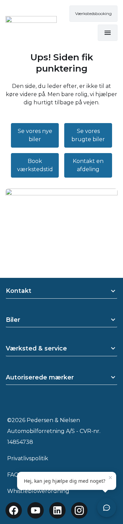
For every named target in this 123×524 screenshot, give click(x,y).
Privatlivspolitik (27, 458)
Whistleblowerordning (38, 491)
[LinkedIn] (57, 510)
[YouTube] (35, 510)
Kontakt (18, 290)
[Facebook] (13, 510)
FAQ (13, 474)
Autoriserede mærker (40, 377)
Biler (13, 319)
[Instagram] (79, 510)
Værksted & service (36, 348)
